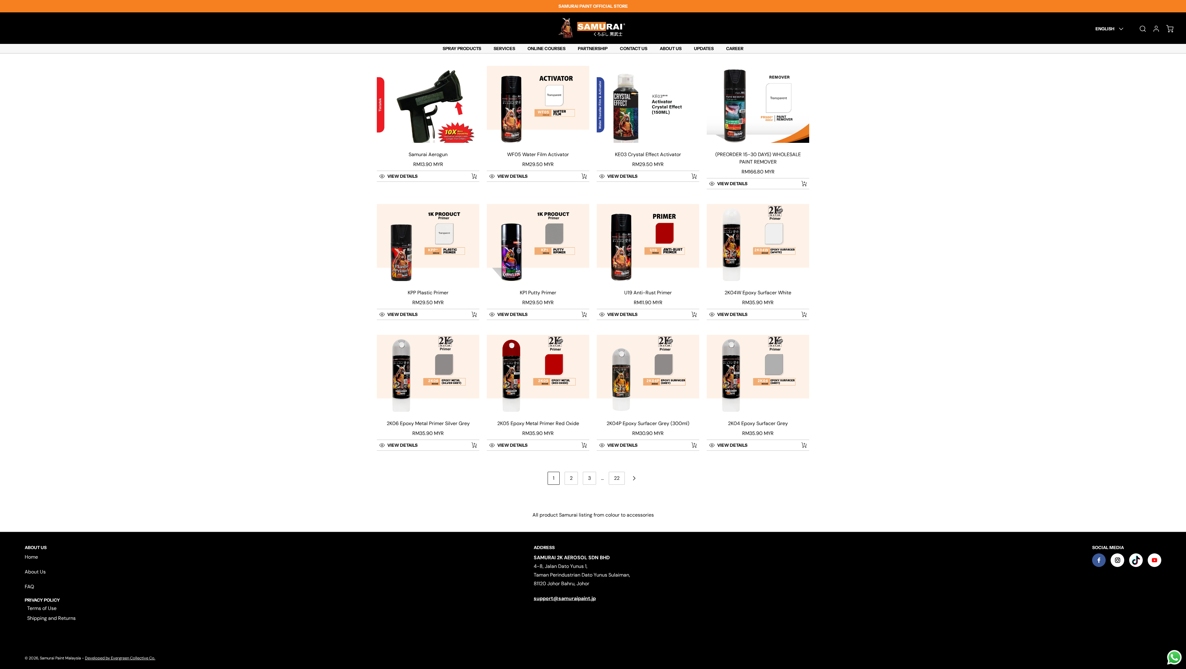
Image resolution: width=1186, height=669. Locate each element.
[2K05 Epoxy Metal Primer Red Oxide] (538, 373)
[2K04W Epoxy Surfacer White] (758, 242)
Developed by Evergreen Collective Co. (120, 658)
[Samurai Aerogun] (428, 104)
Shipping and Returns (51, 618)
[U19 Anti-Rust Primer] (648, 242)
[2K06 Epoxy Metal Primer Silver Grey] (428, 373)
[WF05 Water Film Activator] (538, 104)
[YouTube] (1154, 560)
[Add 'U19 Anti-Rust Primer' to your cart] (690, 314)
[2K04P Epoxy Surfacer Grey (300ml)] (648, 373)
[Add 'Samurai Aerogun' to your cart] (470, 176)
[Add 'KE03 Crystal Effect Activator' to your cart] (690, 176)
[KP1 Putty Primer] (538, 242)
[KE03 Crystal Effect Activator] (648, 104)
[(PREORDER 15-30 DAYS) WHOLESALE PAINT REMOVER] (758, 104)
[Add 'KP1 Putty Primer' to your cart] (580, 314)
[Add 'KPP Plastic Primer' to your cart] (470, 314)
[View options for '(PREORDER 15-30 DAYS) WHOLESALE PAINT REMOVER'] (804, 183)
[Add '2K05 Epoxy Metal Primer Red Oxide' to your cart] (580, 445)
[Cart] (1167, 29)
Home (31, 557)
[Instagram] (1117, 560)
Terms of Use (42, 608)
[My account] (1153, 29)
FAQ (29, 586)
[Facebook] (1099, 560)
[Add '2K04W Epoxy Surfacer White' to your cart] (800, 314)
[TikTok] (1136, 560)
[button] (421, 176)
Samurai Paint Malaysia (61, 658)
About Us (35, 572)
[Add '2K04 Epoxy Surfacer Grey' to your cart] (800, 445)
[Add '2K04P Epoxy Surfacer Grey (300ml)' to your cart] (690, 445)
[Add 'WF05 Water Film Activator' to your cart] (580, 176)
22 (617, 478)
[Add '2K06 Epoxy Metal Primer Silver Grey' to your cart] (470, 445)
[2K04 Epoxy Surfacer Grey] (758, 373)
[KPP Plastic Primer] (428, 242)
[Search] (1139, 29)
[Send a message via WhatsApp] (1174, 657)
